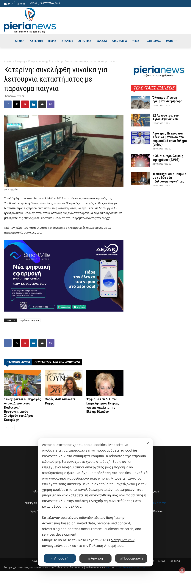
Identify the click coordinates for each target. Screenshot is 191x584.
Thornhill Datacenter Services (129, 567)
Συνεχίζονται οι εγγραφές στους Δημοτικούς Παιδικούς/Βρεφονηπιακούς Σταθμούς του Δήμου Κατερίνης (22, 409)
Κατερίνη (20, 61)
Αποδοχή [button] (61, 558)
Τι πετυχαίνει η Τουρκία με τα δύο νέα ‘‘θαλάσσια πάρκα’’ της (169, 177)
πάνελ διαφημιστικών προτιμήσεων (106, 490)
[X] (16, 104)
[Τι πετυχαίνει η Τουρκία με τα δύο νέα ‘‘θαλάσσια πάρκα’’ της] (140, 178)
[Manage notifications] (182, 570)
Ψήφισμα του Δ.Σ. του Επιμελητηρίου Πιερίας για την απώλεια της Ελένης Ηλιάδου (102, 405)
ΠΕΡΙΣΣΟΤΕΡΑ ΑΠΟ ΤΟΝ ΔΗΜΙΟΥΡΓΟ (57, 362)
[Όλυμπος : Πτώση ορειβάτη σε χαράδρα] (140, 102)
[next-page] (12, 427)
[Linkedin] (33, 104)
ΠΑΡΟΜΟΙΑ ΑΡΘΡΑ (18, 362)
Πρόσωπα (174, 561)
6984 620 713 (158, 503)
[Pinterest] (25, 104)
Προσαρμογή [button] (132, 558)
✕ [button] (147, 443)
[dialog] (95, 502)
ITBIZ (109, 567)
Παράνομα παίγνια (29, 320)
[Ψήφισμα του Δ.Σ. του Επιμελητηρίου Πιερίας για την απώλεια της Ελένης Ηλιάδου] (104, 383)
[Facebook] (8, 104)
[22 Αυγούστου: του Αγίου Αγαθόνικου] (140, 120)
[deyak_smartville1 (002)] (63, 276)
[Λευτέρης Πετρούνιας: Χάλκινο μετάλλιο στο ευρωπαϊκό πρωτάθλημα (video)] (140, 138)
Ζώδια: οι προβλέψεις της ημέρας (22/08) (168, 158)
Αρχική (8, 61)
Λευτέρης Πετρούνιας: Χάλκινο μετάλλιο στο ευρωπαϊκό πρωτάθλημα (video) (170, 138)
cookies (70, 546)
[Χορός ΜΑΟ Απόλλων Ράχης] (63, 383)
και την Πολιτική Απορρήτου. (100, 546)
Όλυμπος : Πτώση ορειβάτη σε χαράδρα (167, 99)
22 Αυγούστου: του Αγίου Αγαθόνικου (166, 117)
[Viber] (50, 104)
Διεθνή (161, 561)
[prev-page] (6, 427)
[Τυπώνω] (42, 104)
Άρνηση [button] (97, 558)
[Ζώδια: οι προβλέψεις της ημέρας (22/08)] (140, 160)
